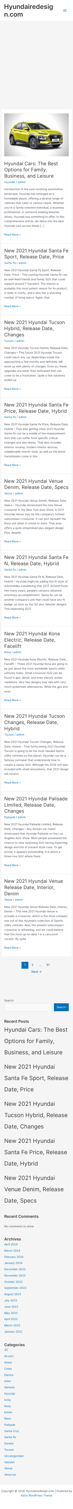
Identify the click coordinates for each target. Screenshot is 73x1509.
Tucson (9, 340)
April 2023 (11, 1319)
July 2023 (10, 1300)
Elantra (8, 1375)
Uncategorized (13, 1456)
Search (9, 1000)
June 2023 (11, 1306)
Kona (7, 652)
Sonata (9, 1443)
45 (6, 1349)
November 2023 (15, 1275)
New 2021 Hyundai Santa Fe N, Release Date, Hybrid (36, 560)
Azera (8, 1362)
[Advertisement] (36, 59)
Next (36, 972)
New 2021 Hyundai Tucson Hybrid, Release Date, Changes (34, 328)
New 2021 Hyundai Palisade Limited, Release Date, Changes (36, 805)
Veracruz (10, 1474)
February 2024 (14, 1256)
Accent (9, 1356)
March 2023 (12, 1325)
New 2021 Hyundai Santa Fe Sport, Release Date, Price (36, 254)
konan (8, 1412)
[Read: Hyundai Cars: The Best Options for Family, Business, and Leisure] (36, 134)
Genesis (9, 1387)
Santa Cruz (11, 1431)
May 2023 (11, 1313)
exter (7, 1381)
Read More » (12, 235)
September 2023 (15, 1287)
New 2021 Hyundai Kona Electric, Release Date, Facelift (32, 640)
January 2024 (13, 1263)
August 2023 (12, 1294)
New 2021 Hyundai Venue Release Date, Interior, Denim (33, 887)
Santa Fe (10, 262)
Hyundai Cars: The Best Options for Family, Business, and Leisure (31, 170)
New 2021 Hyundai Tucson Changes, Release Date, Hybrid (34, 722)
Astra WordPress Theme (36, 1495)
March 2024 (12, 1250)
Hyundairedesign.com (28, 10)
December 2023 (15, 1269)
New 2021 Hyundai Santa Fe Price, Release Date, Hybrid (36, 408)
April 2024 (11, 1244)
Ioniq (7, 1399)
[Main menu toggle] (65, 10)
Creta (8, 1368)
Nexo (7, 1418)
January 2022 (13, 1331)
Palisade (9, 817)
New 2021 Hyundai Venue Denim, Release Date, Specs (36, 484)
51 (48, 965)
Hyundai (9, 182)
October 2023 (13, 1281)
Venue (8, 493)
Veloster (9, 1462)
